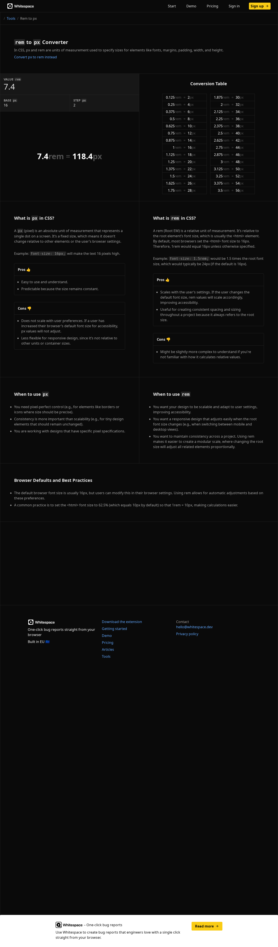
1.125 (173, 154)
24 (191, 176)
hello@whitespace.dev (194, 627)
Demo (191, 6)
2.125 (221, 111)
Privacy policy (187, 633)
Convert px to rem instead (35, 57)
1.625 (173, 183)
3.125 (221, 169)
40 (239, 133)
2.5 (223, 133)
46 (239, 154)
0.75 (174, 133)
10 (191, 126)
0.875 (173, 140)
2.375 (221, 126)
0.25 (174, 104)
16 (191, 147)
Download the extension (122, 621)
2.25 (222, 118)
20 (191, 161)
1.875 (221, 97)
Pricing (212, 6)
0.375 (173, 111)
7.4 (50, 156)
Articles (108, 649)
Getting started (114, 628)
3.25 (222, 176)
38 (239, 126)
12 (191, 133)
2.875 (221, 154)
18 (191, 154)
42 (239, 140)
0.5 (175, 118)
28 (191, 190)
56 (239, 190)
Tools (11, 18)
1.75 (174, 190)
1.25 (174, 161)
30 (239, 97)
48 (239, 161)
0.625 (173, 126)
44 (239, 147)
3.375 (221, 183)
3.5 (223, 190)
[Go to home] (21, 6)
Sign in (234, 6)
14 (191, 140)
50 (239, 169)
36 (239, 118)
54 (239, 183)
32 (239, 104)
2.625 (221, 140)
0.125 (173, 97)
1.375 (173, 169)
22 (191, 169)
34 (239, 111)
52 (239, 176)
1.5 (175, 176)
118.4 (87, 156)
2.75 (222, 147)
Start (172, 6)
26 (191, 183)
